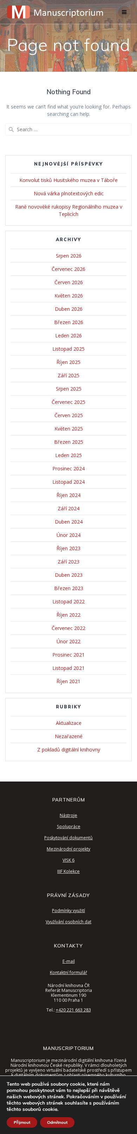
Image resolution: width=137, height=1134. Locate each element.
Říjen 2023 (68, 548)
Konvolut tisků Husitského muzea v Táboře (68, 180)
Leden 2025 (68, 455)
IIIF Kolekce (68, 871)
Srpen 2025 (68, 388)
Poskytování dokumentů (68, 838)
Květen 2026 (68, 295)
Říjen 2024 (68, 495)
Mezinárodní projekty (68, 849)
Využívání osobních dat (68, 922)
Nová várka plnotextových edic (69, 193)
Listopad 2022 (68, 601)
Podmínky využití (68, 910)
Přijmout (22, 1122)
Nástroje (68, 815)
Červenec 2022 (68, 628)
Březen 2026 (68, 322)
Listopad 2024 (68, 481)
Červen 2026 (68, 282)
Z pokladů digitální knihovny (68, 749)
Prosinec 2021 (68, 654)
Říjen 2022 (68, 614)
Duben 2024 (69, 521)
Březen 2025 (68, 442)
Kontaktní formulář (68, 972)
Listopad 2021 (68, 668)
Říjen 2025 (68, 362)
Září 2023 (68, 561)
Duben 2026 (69, 309)
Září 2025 (68, 375)
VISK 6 (68, 860)
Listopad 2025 (68, 348)
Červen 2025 (68, 415)
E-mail (69, 961)
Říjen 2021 (68, 681)
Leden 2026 (68, 335)
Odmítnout (57, 1122)
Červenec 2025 (68, 402)
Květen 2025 (68, 428)
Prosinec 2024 (68, 468)
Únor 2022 (68, 641)
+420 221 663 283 (73, 1010)
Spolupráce (68, 827)
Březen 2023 (68, 588)
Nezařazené (69, 736)
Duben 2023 (69, 575)
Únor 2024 (68, 535)
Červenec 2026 (68, 269)
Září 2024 (68, 508)
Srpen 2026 (68, 255)
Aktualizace (68, 723)
